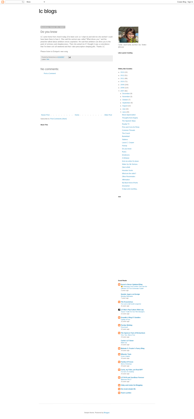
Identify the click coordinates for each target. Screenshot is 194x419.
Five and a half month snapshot (131, 304)
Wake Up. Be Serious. (130, 164)
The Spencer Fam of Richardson (133, 333)
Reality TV (125, 124)
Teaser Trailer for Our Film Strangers (133, 311)
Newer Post (45, 115)
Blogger (106, 413)
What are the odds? (129, 173)
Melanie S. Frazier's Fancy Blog (132, 348)
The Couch (126, 133)
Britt (48, 59)
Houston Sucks (127, 170)
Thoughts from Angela (130, 118)
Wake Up (124, 342)
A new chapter (125, 356)
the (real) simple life (128, 389)
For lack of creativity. (127, 371)
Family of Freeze (127, 362)
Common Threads (128, 130)
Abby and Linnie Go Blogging (131, 385)
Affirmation (126, 180)
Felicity (124, 146)
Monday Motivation (127, 296)
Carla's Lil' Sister (127, 341)
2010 (122, 81)
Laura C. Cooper (128, 142)
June (124, 112)
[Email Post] (69, 57)
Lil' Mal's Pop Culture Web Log (132, 310)
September (126, 103)
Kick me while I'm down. (130, 161)
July (124, 109)
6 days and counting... (130, 189)
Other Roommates (128, 176)
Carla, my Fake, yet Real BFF (132, 370)
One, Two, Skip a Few (128, 335)
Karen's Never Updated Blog (131, 284)
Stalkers (125, 139)
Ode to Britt (126, 167)
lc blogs (48, 11)
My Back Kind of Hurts (130, 183)
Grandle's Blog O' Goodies (131, 317)
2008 (122, 88)
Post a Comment (50, 73)
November (126, 97)
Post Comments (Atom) (58, 119)
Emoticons (126, 155)
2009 (122, 85)
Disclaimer (126, 186)
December (126, 93)
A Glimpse (125, 158)
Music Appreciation (129, 115)
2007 (122, 91)
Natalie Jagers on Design (130, 294)
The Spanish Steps (129, 121)
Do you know (126, 149)
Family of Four (125, 319)
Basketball (126, 136)
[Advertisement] (76, 94)
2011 (122, 78)
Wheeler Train (126, 354)
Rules (124, 152)
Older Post (108, 115)
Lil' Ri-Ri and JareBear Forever (132, 377)
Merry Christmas (126, 364)
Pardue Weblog (126, 325)
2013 (122, 72)
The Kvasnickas (127, 302)
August (125, 106)
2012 (122, 75)
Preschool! (124, 327)
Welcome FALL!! (126, 379)
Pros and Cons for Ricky (130, 127)
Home (77, 115)
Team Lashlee (126, 393)
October (125, 100)
